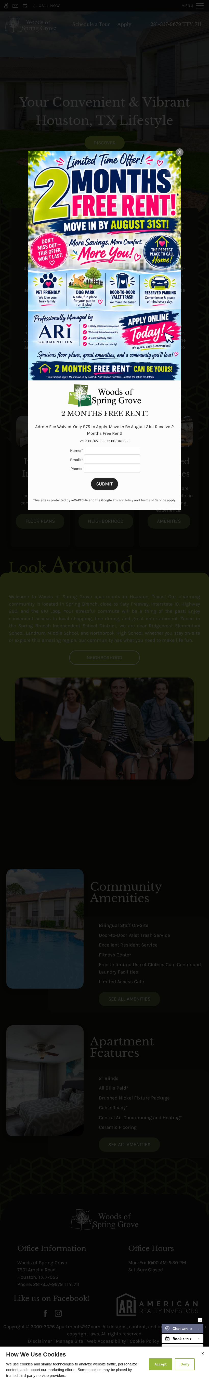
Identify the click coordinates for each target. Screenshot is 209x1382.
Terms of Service (153, 500)
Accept (160, 1364)
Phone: (76, 468)
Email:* (76, 459)
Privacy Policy (123, 500)
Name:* (76, 450)
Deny (184, 1364)
